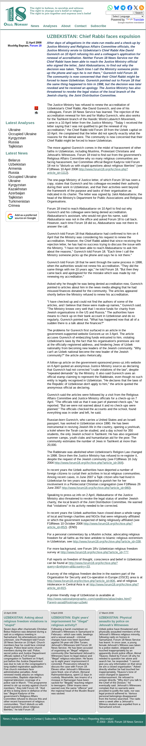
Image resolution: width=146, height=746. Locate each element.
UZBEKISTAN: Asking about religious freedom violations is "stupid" (25, 621)
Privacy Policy (77, 718)
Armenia (15, 168)
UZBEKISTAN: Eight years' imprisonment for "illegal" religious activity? (70, 621)
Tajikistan (15, 146)
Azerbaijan (16, 193)
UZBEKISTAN (61, 36)
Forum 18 (35, 45)
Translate (138, 19)
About (66, 26)
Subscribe (98, 26)
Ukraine (14, 130)
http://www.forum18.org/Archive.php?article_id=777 (94, 552)
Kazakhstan (17, 189)
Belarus (14, 160)
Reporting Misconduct (100, 718)
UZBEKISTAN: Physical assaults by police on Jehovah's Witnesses (115, 621)
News (35, 26)
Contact (81, 26)
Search (63, 718)
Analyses (50, 26)
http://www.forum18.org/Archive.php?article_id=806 (81, 581)
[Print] (37, 111)
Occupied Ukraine (22, 134)
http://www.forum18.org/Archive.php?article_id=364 (88, 462)
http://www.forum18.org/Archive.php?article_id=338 (107, 541)
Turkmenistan (19, 201)
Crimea (14, 205)
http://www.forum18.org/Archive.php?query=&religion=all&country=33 (82, 564)
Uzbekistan (17, 164)
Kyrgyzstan (17, 138)
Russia (13, 142)
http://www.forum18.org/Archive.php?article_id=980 (96, 488)
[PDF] (37, 107)
